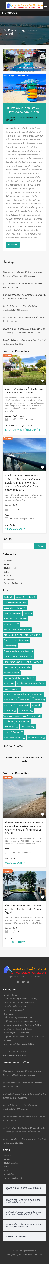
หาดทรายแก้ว (10, 700)
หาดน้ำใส (40, 700)
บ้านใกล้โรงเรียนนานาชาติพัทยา (18, 656)
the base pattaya (12, 613)
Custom (8, 597)
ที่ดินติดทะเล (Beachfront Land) (18, 1018)
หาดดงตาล (37, 694)
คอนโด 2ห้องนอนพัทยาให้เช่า (17, 629)
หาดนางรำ (26, 700)
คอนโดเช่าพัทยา (33, 635)
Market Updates (11, 568)
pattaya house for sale (15, 608)
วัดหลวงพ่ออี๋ (25, 667)
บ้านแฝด (7, 1040)
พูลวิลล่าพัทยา (28, 118)
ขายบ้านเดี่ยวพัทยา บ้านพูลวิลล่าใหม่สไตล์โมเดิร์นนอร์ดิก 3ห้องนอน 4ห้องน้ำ (24, 319)
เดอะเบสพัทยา (28, 727)
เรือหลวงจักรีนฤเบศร (13, 732)
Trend (28, 613)
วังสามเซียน (10, 667)
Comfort (8, 561)
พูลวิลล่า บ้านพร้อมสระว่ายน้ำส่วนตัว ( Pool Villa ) (25, 1036)
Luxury (7, 564)
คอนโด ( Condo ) (11, 995)
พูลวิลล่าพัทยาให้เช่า (13, 662)
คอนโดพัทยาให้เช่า (13, 635)
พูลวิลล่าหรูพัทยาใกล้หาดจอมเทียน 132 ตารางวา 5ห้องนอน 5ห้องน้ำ (22, 286)
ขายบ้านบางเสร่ (11, 624)
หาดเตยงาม (10, 711)
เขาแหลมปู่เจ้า (11, 727)
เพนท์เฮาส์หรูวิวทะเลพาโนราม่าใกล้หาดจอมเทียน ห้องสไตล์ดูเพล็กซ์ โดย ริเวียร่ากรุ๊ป (24, 297)
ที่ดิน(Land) (9, 1014)
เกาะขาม (36, 716)
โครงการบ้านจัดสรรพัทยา (14, 583)
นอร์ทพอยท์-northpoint (17, 1006)
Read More (12, 244)
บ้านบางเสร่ (9, 576)
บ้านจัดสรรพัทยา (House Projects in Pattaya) (23, 1025)
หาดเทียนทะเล (26, 711)
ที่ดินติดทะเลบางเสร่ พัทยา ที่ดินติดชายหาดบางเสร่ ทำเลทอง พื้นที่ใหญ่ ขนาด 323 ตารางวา (23, 274)
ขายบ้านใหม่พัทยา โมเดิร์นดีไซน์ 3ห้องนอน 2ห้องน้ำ (24, 329)
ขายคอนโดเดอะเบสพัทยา (15, 619)
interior (32, 597)
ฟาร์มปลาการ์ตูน (34, 662)
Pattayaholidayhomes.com (30, 1254)
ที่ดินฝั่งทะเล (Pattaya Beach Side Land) (22, 1021)
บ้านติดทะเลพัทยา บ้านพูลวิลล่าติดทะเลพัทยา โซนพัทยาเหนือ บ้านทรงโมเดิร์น (23, 909)
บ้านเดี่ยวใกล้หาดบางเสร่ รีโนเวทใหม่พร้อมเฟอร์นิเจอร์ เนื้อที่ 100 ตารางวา (20, 308)
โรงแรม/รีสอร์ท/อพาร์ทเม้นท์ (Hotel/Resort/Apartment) (14, 1054)
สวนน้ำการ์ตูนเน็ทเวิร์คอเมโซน (30, 683)
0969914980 (11, 13)
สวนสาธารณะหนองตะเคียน (16, 694)
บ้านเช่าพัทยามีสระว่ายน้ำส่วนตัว (18, 651)
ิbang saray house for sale (16, 716)
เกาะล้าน (8, 721)
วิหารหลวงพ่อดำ (11, 673)
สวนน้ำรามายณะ (12, 689)
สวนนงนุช (9, 683)
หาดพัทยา (24, 705)
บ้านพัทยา (24, 640)
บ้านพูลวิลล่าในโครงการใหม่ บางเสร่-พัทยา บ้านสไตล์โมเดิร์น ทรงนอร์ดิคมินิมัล (24, 342)
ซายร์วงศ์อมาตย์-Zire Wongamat (20, 1002)
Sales (6, 572)
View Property (24, 379)
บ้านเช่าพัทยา (10, 646)
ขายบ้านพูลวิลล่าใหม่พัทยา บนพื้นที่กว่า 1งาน (23, 333)
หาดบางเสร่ (10, 705)
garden (20, 597)
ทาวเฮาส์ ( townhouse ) (14, 1010)
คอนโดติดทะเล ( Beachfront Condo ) (21, 999)
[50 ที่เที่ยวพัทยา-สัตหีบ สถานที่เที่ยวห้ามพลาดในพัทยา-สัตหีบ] (24, 88)
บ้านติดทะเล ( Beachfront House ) (18, 1029)
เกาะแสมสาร (22, 721)
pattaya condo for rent (15, 602)
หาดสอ (36, 705)
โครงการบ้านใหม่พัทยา (14, 738)
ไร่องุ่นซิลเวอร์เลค (36, 738)
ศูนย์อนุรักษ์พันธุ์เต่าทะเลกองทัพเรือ (19, 678)
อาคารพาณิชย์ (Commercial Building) (19, 1044)
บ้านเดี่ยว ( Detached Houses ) (17, 1033)
